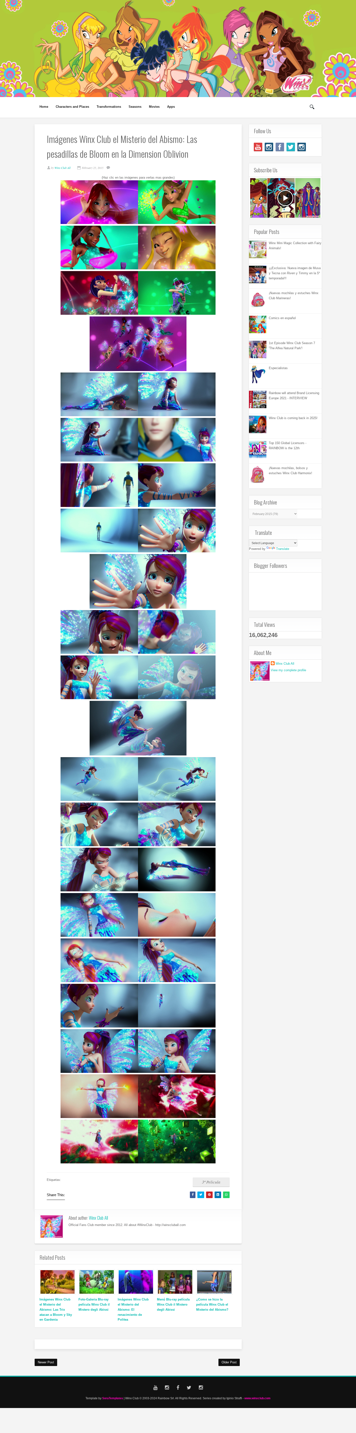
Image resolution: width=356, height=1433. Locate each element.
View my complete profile (288, 670)
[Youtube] (258, 147)
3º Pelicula (211, 1182)
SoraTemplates (112, 1398)
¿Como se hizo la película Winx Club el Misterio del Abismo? (212, 1304)
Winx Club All (98, 1218)
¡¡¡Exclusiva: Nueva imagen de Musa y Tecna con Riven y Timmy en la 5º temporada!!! (295, 273)
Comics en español (282, 318)
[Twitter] (290, 147)
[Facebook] (280, 147)
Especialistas (278, 368)
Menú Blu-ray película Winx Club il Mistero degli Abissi (173, 1304)
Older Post (229, 1362)
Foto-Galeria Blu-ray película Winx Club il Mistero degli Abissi (94, 1304)
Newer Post (46, 1362)
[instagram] (269, 147)
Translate (282, 549)
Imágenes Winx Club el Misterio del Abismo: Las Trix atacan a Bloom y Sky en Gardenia (55, 1309)
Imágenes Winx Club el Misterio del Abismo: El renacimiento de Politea (133, 1309)
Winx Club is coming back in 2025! (293, 418)
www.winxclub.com (257, 1398)
